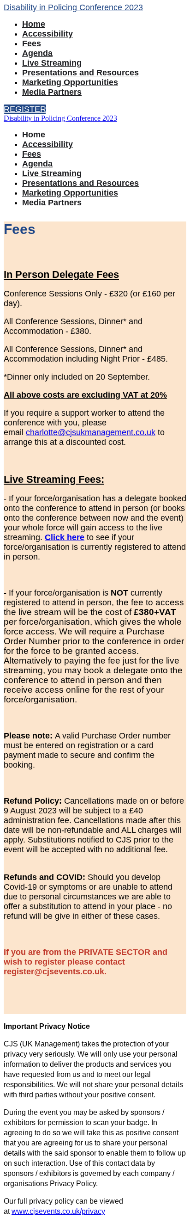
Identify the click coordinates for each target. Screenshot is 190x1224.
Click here (64, 537)
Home (33, 24)
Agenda (37, 53)
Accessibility (47, 33)
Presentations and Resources (80, 72)
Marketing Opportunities (70, 82)
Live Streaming (52, 63)
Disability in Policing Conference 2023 (73, 7)
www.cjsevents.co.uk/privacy (58, 1211)
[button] (25, 109)
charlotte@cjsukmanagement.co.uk (90, 432)
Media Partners (52, 92)
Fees (31, 43)
